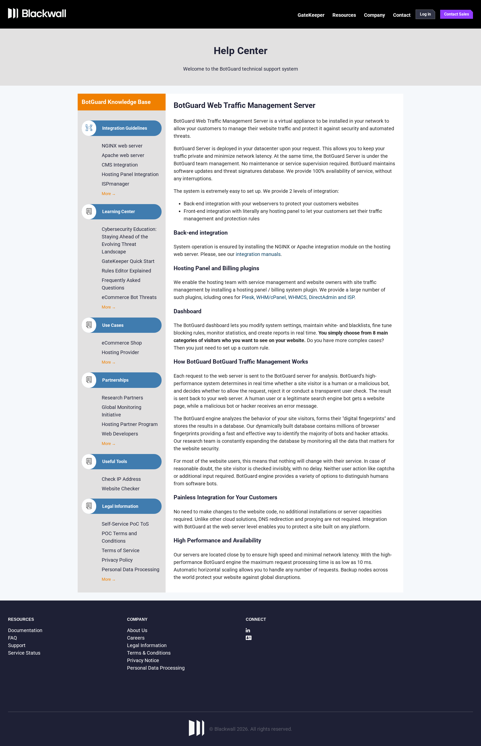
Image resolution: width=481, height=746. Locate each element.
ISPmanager (115, 184)
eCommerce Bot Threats (129, 297)
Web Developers (120, 434)
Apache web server (123, 155)
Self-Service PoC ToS (125, 524)
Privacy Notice (143, 660)
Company (374, 15)
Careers (136, 638)
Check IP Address (121, 479)
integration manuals (258, 254)
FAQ (12, 638)
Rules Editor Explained (126, 271)
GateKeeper (311, 15)
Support (17, 645)
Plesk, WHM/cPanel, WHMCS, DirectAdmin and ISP (298, 297)
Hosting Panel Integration (130, 174)
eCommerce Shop (122, 343)
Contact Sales (456, 14)
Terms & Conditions (149, 653)
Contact (402, 15)
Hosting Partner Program (130, 424)
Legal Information (147, 645)
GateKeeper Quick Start (128, 261)
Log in (425, 14)
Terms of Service (121, 550)
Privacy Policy (117, 560)
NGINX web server (122, 146)
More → (109, 193)
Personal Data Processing (130, 569)
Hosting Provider (120, 352)
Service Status (24, 653)
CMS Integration (120, 165)
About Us (137, 630)
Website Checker (121, 489)
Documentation (25, 630)
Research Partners (122, 398)
